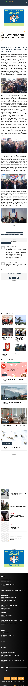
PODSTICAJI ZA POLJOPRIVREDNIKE (8, 617)
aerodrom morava (11, 232)
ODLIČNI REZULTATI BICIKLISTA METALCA (9, 650)
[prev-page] (2, 545)
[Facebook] (10, 278)
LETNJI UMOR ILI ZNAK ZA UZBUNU (14, 425)
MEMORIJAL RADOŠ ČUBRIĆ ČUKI (8, 652)
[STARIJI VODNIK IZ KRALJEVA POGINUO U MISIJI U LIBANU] (7, 347)
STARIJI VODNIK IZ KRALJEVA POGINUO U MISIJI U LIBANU (7, 353)
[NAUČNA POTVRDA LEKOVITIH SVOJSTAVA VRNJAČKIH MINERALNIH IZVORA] (20, 332)
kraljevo (4, 234)
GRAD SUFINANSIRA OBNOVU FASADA (8, 623)
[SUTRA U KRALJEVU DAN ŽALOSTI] (7, 332)
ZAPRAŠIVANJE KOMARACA (11, 447)
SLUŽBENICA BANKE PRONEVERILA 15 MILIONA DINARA (17, 516)
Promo (5, 375)
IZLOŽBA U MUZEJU (5, 632)
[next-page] (4, 545)
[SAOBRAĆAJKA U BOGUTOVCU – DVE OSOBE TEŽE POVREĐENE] (5, 494)
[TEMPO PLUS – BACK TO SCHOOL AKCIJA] (14, 369)
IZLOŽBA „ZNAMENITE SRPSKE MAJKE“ (9, 638)
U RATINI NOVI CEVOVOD (6, 625)
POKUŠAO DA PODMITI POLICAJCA (8, 600)
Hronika (5, 398)
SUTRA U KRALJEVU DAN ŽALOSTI (8, 584)
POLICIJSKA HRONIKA (5, 608)
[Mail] (15, 678)
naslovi (20, 234)
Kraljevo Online (15, 274)
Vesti (8, 27)
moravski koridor (12, 234)
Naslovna (3, 27)
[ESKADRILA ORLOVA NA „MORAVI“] (20, 347)
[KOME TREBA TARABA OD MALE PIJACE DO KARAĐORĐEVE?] (5, 527)
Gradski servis (7, 443)
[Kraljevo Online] (14, 3)
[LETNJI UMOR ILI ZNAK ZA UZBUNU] (14, 416)
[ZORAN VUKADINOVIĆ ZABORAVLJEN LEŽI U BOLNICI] (5, 537)
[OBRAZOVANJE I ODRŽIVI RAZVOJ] (7, 319)
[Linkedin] (12, 678)
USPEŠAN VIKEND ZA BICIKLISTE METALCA (10, 655)
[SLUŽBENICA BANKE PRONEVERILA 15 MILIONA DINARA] (5, 516)
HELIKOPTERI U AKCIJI (21, 324)
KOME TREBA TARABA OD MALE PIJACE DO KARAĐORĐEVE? (17, 527)
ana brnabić (19, 232)
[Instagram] (13, 278)
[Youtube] (18, 278)
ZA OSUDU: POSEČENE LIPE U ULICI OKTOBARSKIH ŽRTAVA (18, 505)
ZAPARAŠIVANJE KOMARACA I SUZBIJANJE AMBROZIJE (12, 620)
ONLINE (15, 685)
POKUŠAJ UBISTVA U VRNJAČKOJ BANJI (9, 605)
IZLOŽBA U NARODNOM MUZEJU (7, 635)
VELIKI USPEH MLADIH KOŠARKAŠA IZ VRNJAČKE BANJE (12, 660)
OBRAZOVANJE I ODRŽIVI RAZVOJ (8, 579)
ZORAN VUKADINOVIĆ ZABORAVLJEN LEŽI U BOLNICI (16, 538)
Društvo (5, 421)
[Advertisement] (14, 43)
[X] (15, 278)
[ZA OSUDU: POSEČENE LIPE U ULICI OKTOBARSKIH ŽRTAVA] (5, 505)
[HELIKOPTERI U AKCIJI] (20, 319)
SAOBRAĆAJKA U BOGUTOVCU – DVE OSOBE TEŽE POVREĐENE (18, 494)
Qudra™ (21, 685)
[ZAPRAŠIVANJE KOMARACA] (14, 437)
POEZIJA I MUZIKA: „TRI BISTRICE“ (8, 643)
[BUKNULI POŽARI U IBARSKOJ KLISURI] (14, 392)
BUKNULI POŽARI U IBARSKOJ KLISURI (9, 597)
